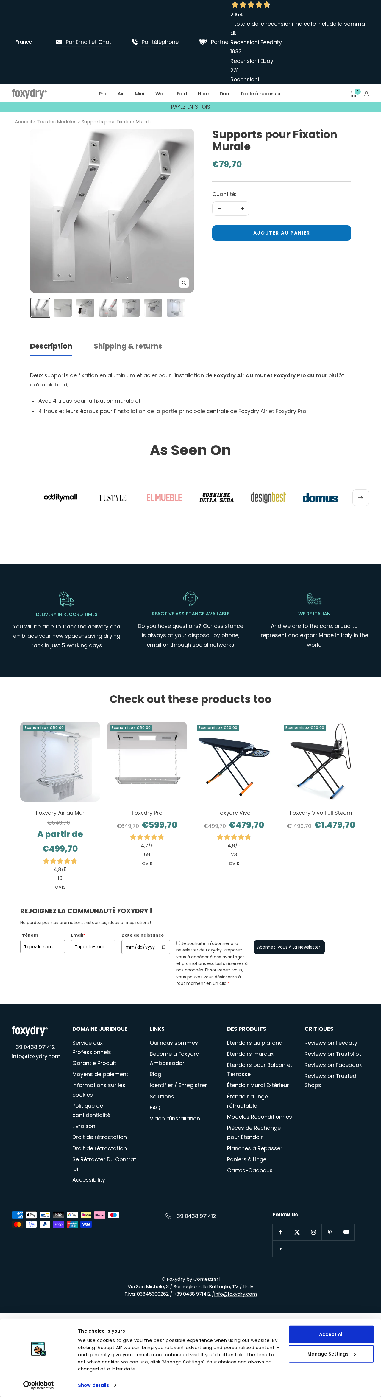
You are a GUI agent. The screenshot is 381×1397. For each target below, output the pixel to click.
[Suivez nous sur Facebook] (280, 1232)
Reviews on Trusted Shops (330, 1080)
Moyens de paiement (100, 1074)
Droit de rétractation (99, 1137)
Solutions (162, 1096)
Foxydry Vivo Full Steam (321, 813)
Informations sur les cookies (98, 1089)
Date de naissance (142, 935)
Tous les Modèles (56, 121)
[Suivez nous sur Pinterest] (329, 1232)
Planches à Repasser (254, 1148)
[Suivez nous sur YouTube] (346, 1232)
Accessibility (88, 1179)
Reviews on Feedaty (331, 1043)
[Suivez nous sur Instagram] (313, 1232)
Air (121, 93)
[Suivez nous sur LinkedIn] (280, 1248)
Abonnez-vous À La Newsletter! (289, 947)
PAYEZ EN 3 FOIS (190, 107)
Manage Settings (328, 1354)
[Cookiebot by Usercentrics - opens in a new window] (39, 1385)
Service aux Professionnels (91, 1047)
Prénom (29, 935)
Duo (224, 93)
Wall (160, 93)
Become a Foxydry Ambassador (174, 1058)
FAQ (155, 1107)
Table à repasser (260, 93)
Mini (139, 93)
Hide (203, 93)
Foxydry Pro (147, 813)
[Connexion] (366, 93)
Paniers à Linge (246, 1159)
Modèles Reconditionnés (259, 1116)
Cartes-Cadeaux (249, 1170)
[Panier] (353, 94)
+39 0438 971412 (33, 1047)
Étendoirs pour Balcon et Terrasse (259, 1069)
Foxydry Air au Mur (60, 813)
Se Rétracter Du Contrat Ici (104, 1164)
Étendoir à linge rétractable (247, 1101)
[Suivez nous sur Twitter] (297, 1232)
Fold (182, 93)
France (23, 41)
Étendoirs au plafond (254, 1043)
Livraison (83, 1126)
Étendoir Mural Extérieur (258, 1085)
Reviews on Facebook (333, 1065)
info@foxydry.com (36, 1056)
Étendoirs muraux (250, 1054)
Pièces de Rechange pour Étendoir (254, 1132)
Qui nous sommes (174, 1043)
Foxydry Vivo (234, 813)
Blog (155, 1074)
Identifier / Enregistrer (178, 1085)
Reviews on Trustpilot (333, 1054)
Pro (103, 93)
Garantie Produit (94, 1063)
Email (78, 935)
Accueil (23, 121)
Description (51, 346)
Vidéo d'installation (175, 1118)
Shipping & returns (128, 346)
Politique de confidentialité (91, 1110)
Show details (93, 1385)
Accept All (331, 1334)
